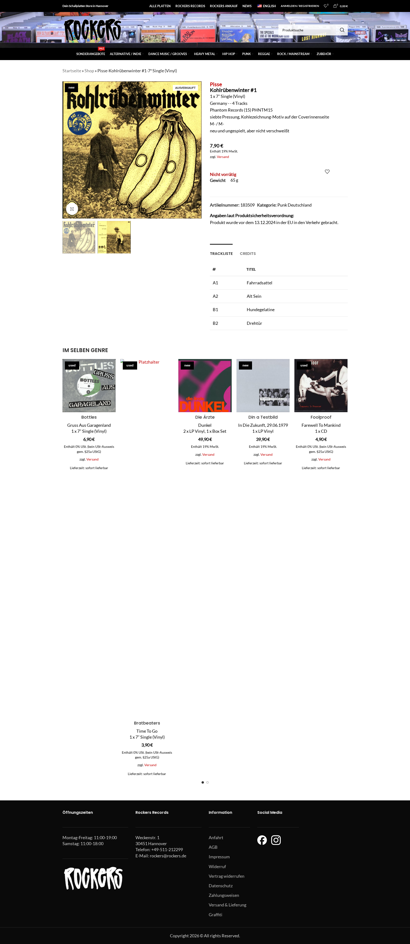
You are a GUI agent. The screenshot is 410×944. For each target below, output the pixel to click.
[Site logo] (92, 29)
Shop (89, 70)
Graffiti (215, 914)
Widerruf (217, 866)
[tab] (221, 251)
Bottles (89, 417)
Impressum (219, 856)
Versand (223, 157)
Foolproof (321, 417)
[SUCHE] (342, 29)
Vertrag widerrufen (226, 876)
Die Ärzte (205, 417)
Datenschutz (221, 885)
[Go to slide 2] (207, 782)
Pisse (216, 84)
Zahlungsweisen (224, 895)
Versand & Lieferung (227, 904)
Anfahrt (216, 837)
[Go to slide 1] (203, 782)
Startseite (71, 70)
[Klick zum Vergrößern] (72, 209)
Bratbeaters (147, 723)
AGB (213, 847)
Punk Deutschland (294, 205)
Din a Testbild (263, 417)
